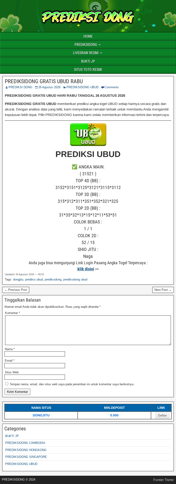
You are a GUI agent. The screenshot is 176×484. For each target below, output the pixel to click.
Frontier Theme (163, 480)
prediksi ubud (34, 279)
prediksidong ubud (75, 279)
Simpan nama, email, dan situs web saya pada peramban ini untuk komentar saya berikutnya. (72, 384)
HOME (88, 36)
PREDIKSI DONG (20, 87)
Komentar (12, 313)
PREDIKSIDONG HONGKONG (26, 450)
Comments (111, 87)
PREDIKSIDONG (85, 44)
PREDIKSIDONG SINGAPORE (26, 457)
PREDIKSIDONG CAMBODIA (25, 443)
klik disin (85, 269)
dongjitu (18, 279)
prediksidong (53, 279)
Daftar (162, 415)
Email (9, 360)
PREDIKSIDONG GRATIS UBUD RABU (44, 81)
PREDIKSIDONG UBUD (82, 87)
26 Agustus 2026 (49, 87)
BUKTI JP (88, 61)
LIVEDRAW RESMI (86, 53)
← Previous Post (15, 290)
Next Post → (163, 290)
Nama (10, 349)
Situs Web (12, 372)
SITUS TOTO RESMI (88, 69)
